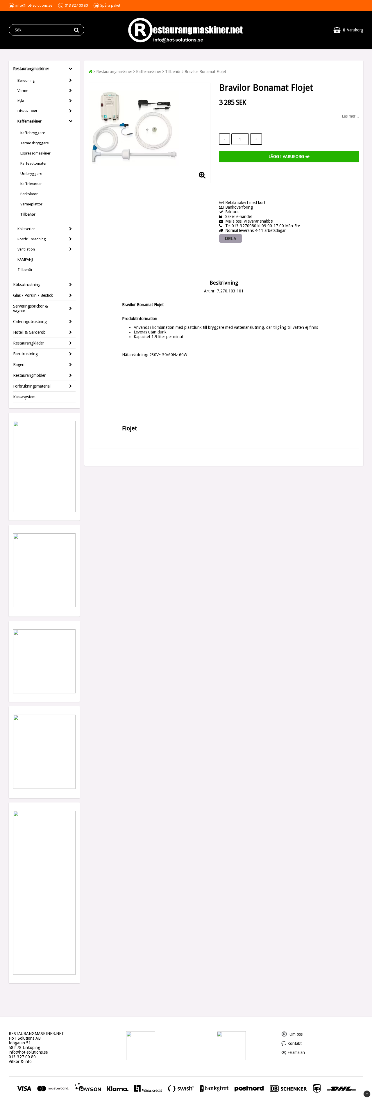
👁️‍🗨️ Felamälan (293, 1052)
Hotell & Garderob (29, 332)
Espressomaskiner (35, 153)
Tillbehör (27, 214)
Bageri (18, 364)
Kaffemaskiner (29, 121)
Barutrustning (25, 353)
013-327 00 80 (22, 1056)
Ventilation (26, 249)
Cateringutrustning (30, 321)
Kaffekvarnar (31, 184)
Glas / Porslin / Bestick (33, 295)
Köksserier (26, 229)
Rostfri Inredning (31, 239)
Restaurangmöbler (29, 375)
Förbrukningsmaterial (32, 386)
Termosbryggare (34, 143)
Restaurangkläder (28, 343)
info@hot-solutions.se (28, 1052)
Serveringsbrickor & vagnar (30, 308)
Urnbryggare (31, 173)
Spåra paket (110, 5)
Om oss (292, 1034)
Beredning (26, 80)
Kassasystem (24, 397)
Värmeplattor (31, 204)
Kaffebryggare (32, 133)
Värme (22, 90)
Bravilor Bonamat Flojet (205, 71)
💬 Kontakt (291, 1043)
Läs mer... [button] (350, 116)
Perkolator (29, 194)
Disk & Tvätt (27, 111)
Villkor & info (20, 1061)
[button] (348, 30)
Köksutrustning (26, 284)
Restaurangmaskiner (31, 68)
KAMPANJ (25, 259)
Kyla (20, 101)
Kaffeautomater (33, 163)
